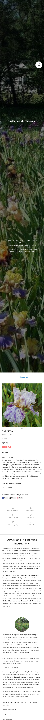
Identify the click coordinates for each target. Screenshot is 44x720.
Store (4, 434)
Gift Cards (30, 525)
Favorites (30, 518)
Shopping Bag (13, 525)
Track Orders (13, 518)
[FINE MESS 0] (22, 405)
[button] (9, 488)
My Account (30, 511)
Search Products (13, 511)
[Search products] (39, 65)
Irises (10, 434)
